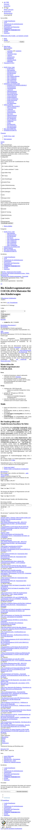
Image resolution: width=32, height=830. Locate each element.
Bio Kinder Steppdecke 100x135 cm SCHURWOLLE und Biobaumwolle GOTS (15, 669)
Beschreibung (4, 325)
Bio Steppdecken (11, 118)
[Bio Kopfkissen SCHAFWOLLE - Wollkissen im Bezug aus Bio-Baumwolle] (16, 704)
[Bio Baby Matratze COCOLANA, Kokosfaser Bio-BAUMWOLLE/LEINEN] (9, 565)
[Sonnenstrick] (5, 743)
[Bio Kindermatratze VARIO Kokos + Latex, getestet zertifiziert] (9, 592)
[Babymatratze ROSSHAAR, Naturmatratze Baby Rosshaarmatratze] (16, 555)
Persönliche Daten (12, 54)
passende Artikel (5, 517)
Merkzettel (10, 61)
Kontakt (6, 31)
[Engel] (3, 740)
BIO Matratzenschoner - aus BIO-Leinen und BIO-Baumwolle (15, 698)
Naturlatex (18, 377)
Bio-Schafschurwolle (25, 350)
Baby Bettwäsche (11, 80)
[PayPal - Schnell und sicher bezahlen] (11, 272)
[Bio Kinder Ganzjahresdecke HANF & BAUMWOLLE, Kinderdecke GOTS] (16, 547)
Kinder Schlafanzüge (12, 98)
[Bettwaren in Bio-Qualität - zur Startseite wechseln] (14, 35)
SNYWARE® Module (7, 797)
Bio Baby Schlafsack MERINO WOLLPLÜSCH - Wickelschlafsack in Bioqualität (16, 605)
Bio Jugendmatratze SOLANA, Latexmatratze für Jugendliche (16, 616)
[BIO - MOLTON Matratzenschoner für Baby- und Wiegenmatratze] (9, 522)
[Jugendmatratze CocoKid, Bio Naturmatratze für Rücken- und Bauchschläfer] (11, 609)
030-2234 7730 (5, 749)
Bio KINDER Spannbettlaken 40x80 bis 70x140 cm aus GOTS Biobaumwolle (14, 528)
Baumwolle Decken (12, 94)
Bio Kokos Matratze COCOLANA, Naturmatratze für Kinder (16, 710)
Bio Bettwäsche (11, 124)
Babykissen (10, 74)
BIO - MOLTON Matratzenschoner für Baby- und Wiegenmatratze (14, 522)
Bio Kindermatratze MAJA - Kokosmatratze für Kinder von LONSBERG (15, 535)
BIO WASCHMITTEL (10, 249)
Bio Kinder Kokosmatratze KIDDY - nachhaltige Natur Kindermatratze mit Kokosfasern (15, 718)
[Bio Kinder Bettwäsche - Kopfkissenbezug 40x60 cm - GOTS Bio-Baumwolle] (16, 633)
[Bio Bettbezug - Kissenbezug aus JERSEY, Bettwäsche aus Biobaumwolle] (7, 687)
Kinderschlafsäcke (12, 97)
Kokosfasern (17, 347)
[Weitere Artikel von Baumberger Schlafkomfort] (8, 298)
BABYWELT (11, 68)
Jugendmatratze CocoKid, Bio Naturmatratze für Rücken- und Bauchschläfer (15, 611)
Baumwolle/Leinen (6, 361)
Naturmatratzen (11, 111)
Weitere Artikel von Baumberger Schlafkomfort (16, 469)
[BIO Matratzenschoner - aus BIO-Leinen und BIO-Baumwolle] (9, 698)
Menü (5, 38)
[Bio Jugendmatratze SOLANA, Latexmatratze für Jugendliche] (10, 615)
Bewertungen (12, 325)
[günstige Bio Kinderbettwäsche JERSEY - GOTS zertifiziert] (9, 561)
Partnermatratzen (11, 112)
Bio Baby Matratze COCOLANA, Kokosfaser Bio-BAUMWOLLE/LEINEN (16, 566)
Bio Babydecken (11, 73)
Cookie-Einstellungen (9, 21)
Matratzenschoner (11, 71)
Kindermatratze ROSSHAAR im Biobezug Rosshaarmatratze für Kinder (12, 623)
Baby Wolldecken (11, 77)
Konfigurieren (18, 828)
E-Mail (13, 460)
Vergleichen (4, 316)
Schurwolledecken (12, 95)
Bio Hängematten (11, 103)
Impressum (7, 33)
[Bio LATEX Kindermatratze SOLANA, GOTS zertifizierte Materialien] (9, 659)
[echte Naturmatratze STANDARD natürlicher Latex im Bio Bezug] (15, 729)
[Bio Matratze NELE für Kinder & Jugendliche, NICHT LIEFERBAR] (16, 586)
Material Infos (7, 757)
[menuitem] (17, 21)
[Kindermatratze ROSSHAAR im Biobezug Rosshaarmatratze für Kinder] (16, 621)
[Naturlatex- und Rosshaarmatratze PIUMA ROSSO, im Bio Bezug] (13, 674)
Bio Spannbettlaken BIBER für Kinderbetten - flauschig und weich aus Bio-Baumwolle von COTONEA (15, 725)
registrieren (18, 51)
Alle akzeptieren (10, 828)
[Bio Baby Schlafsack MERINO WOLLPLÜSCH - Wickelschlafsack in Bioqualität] (10, 603)
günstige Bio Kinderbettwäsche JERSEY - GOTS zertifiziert (13, 561)
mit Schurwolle (21, 359)
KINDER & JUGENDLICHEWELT (17, 85)
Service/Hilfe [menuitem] (12, 25)
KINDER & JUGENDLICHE (12, 246)
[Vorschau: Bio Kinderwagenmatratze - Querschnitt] (14, 276)
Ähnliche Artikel (15, 517)
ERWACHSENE (8, 248)
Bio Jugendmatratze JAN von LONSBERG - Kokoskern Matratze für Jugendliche (14, 599)
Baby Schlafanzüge (12, 82)
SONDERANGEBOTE (10, 251)
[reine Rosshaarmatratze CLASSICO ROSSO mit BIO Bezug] (15, 653)
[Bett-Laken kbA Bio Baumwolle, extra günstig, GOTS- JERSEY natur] (16, 681)
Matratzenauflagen (12, 91)
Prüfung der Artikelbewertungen (12, 762)
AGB (5, 22)
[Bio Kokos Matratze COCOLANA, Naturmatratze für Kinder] (11, 710)
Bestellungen (10, 58)
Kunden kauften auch (25, 517)
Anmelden (10, 51)
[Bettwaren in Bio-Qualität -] (1, 744)
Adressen (9, 55)
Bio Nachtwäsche (11, 126)
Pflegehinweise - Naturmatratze (12, 759)
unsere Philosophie (9, 756)
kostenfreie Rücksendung (8, 12)
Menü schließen (8, 48)
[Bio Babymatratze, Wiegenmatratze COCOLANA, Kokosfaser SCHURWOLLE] (11, 571)
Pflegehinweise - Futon (10, 760)
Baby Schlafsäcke (11, 79)
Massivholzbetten (11, 108)
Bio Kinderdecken (12, 92)
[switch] (3, 827)
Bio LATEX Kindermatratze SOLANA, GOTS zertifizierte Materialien (16, 659)
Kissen (9, 123)
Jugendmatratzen (11, 88)
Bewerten (3, 319)
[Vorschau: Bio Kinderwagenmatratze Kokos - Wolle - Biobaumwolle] (16, 275)
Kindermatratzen (11, 86)
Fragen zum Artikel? (9, 467)
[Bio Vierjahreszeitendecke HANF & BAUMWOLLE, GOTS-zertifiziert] (16, 641)
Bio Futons (10, 114)
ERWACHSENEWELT (13, 106)
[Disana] (3, 738)
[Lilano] (3, 741)
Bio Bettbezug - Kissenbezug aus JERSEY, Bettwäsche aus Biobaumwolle (16, 688)
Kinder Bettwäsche (12, 100)
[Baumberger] (4, 737)
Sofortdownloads (11, 60)
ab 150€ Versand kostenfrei (7, 4)
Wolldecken (10, 121)
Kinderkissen (10, 101)
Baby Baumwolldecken (13, 76)
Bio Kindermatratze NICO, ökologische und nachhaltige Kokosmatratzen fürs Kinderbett (14, 693)
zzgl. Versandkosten (12, 302)
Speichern (3, 516)
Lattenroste (10, 89)
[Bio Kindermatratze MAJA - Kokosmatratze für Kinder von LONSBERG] (11, 534)
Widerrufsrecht (8, 10)
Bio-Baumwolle (23, 352)
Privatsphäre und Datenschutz (11, 27)
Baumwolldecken (11, 120)
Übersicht (9, 52)
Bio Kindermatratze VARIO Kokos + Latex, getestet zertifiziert (14, 593)
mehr (2, 331)
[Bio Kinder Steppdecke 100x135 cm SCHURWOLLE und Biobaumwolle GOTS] (12, 668)
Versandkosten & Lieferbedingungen (13, 24)
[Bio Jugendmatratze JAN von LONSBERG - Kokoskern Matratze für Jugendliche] (13, 597)
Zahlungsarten (7, 25)
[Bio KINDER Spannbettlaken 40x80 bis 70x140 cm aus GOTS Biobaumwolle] (14, 526)
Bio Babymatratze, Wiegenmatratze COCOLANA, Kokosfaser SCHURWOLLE (16, 573)
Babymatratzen (11, 70)
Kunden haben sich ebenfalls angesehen (11, 519)
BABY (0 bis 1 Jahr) (9, 231)
